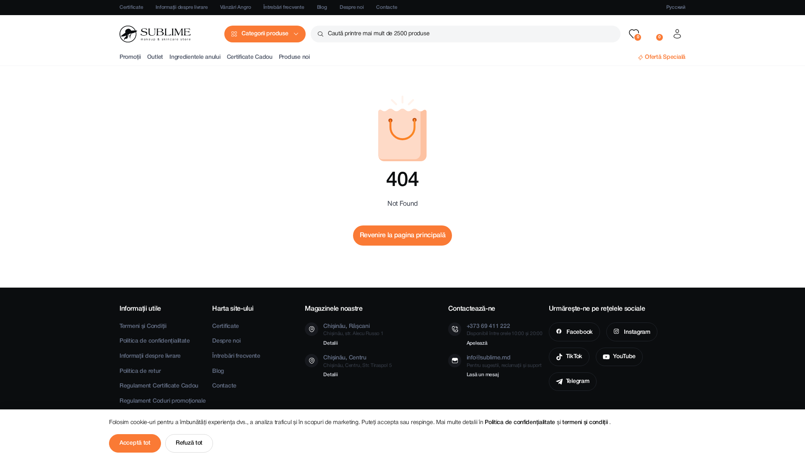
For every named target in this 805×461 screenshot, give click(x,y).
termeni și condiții (585, 422)
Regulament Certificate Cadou (158, 386)
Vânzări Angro (235, 7)
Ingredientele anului (194, 57)
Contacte (386, 7)
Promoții (130, 57)
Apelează (477, 343)
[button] (634, 34)
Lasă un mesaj (483, 374)
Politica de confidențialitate (154, 341)
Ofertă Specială (665, 57)
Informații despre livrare (182, 7)
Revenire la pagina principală (403, 235)
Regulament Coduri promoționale (162, 401)
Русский (676, 7)
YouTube (624, 356)
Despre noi (352, 7)
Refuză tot (189, 443)
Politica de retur (140, 371)
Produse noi (294, 57)
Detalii (330, 343)
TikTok (574, 356)
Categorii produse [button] (265, 34)
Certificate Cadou (250, 57)
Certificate (131, 7)
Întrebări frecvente (283, 7)
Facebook (578, 332)
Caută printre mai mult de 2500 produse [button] (378, 34)
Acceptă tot (135, 443)
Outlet (155, 57)
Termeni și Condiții (142, 326)
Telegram (577, 381)
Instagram (636, 332)
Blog (322, 7)
